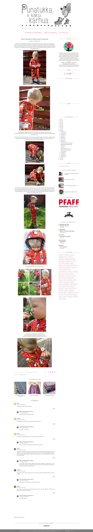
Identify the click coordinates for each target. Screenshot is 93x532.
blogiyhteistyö (69, 261)
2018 (61, 126)
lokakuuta (62, 134)
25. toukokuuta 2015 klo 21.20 (21, 434)
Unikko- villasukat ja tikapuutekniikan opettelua (71, 174)
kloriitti (66, 290)
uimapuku (74, 288)
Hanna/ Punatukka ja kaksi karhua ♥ (26, 411)
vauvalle (65, 269)
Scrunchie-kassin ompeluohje (65, 236)
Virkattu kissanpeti (63, 246)
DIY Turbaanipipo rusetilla (69, 179)
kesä (68, 286)
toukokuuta (63, 141)
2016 (61, 129)
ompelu (63, 263)
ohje (77, 265)
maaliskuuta (63, 154)
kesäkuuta (62, 140)
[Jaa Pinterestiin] (52, 372)
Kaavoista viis (61, 275)
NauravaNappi (62, 229)
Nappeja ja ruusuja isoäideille (66, 149)
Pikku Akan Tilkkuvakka (64, 224)
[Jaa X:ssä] (50, 372)
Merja (18, 403)
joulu (74, 261)
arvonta (64, 286)
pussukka (74, 267)
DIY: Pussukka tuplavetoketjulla (70, 185)
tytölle (60, 269)
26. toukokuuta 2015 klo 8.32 (23, 412)
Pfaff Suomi (61, 273)
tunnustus (70, 292)
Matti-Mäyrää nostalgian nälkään (66, 144)
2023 (61, 119)
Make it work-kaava (71, 265)
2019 (61, 124)
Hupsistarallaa (63, 240)
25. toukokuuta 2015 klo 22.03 (21, 449)
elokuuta (62, 137)
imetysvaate (70, 294)
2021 (61, 122)
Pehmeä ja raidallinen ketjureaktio (66, 142)
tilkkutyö (61, 282)
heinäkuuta (63, 138)
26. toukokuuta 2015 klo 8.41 (23, 461)
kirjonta (60, 296)
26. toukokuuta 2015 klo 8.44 (23, 496)
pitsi (65, 265)
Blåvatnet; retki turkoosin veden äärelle (67, 231)
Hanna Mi (18, 469)
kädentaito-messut (73, 284)
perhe (69, 269)
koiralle (65, 296)
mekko (72, 263)
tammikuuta (63, 156)
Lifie (60, 263)
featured (72, 254)
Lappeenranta (66, 284)
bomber (72, 282)
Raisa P (18, 433)
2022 (61, 120)
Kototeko (62, 234)
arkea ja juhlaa (62, 261)
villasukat (70, 271)
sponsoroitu (75, 271)
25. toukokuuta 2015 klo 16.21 (21, 404)
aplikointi (74, 275)
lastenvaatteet (22, 374)
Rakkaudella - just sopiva (64, 225)
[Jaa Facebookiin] (48, 372)
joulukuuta (62, 131)
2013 (61, 159)
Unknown (18, 418)
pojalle (65, 292)
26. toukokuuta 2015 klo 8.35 (23, 427)
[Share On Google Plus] (54, 372)
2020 (61, 123)
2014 (61, 158)
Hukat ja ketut (63, 145)
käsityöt (67, 254)
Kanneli (18, 486)
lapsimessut (71, 290)
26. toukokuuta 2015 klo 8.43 (23, 480)
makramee (70, 296)
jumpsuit (75, 294)
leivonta (60, 292)
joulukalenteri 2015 (67, 267)
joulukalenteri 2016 (62, 271)
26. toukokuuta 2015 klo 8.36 (23, 443)
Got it (72, 530)
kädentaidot (61, 288)
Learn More (67, 530)
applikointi (72, 286)
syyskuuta (62, 135)
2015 (61, 130)
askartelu (61, 265)
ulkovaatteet (66, 282)
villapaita (67, 273)
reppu (70, 288)
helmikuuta (63, 155)
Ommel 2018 (75, 296)
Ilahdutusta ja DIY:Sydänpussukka (71, 191)
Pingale (18, 448)
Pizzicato (62, 245)
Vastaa (54, 408)
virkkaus (71, 273)
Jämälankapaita (62, 241)
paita (70, 275)
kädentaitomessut (62, 298)
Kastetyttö (62, 147)
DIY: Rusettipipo (63, 151)
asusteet (67, 263)
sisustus (60, 267)
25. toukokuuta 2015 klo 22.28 (21, 487)
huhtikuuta (62, 152)
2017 (61, 127)
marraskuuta (63, 133)
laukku (66, 288)
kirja (66, 275)
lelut (60, 286)
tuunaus (60, 284)
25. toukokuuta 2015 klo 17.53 (21, 419)
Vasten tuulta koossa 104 (65, 148)
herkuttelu (61, 290)
